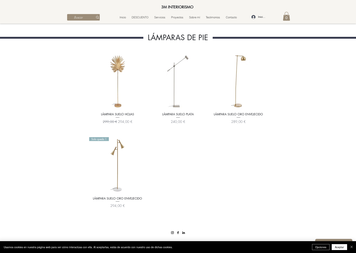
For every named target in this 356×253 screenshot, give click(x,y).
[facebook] (178, 232)
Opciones (320, 247)
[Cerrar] (351, 247)
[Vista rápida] (117, 81)
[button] (286, 16)
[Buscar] (97, 17)
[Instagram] (172, 232)
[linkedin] (183, 232)
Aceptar (339, 247)
